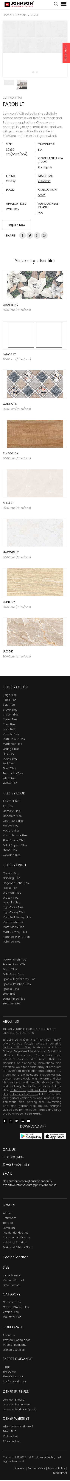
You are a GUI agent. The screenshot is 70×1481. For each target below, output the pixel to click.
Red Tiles (8, 763)
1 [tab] (33, 72)
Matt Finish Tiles (13, 922)
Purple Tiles (10, 759)
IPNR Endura (10, 1436)
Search (21, 15)
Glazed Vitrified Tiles (16, 1307)
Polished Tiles (11, 941)
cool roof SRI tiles (49, 1098)
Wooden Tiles (12, 855)
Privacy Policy (57, 1468)
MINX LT (8, 503)
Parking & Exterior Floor (17, 1247)
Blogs (6, 1367)
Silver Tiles (9, 768)
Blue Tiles (9, 705)
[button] (56, 4)
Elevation (9, 1228)
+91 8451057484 (17, 1165)
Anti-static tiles (13, 1102)
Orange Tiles (11, 749)
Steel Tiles (9, 994)
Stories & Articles (14, 1350)
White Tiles (9, 778)
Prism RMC (10, 1431)
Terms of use (36, 1468)
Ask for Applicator (14, 1381)
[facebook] (5, 1121)
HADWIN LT (11, 552)
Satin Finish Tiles (13, 974)
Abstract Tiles (12, 801)
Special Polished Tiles (17, 984)
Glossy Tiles (10, 898)
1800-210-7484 (13, 1157)
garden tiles (27, 1106)
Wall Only (12, 209)
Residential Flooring (16, 1232)
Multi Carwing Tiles (15, 932)
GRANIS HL (10, 305)
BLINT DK (9, 602)
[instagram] (16, 1121)
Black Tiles (9, 700)
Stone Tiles (10, 850)
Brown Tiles (10, 710)
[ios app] (55, 1136)
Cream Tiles (10, 714)
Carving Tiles (11, 873)
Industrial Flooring (14, 1242)
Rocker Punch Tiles (15, 964)
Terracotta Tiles (13, 773)
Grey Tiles (9, 724)
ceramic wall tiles (22, 1082)
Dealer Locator (15, 1257)
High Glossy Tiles (14, 912)
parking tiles (36, 1102)
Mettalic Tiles (11, 830)
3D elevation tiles (49, 1082)
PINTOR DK (10, 453)
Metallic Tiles (11, 734)
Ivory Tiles (9, 729)
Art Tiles (8, 806)
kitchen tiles (18, 1090)
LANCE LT (9, 354)
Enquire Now (65, 53)
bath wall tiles (37, 1090)
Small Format (12, 1285)
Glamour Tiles (12, 893)
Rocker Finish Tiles (14, 959)
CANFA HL (10, 404)
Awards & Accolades (16, 1340)
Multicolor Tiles (12, 744)
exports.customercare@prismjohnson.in (29, 1185)
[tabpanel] (35, 37)
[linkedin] (22, 1121)
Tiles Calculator (13, 1376)
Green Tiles (10, 719)
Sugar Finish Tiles (14, 999)
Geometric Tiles (13, 821)
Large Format (12, 1275)
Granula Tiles (11, 902)
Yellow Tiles (10, 783)
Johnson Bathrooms (16, 1404)
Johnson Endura (13, 1399)
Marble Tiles (10, 825)
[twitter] (11, 1121)
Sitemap (20, 1468)
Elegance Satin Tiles (16, 883)
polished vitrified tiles (24, 1094)
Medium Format (13, 1280)
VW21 (34, 15)
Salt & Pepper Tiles (15, 845)
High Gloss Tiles (13, 907)
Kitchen (8, 1213)
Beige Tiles (10, 695)
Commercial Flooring (17, 1237)
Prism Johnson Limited (18, 1426)
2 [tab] (37, 72)
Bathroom (9, 1218)
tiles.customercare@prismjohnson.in (27, 1181)
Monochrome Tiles (15, 835)
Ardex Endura (11, 1441)
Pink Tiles (8, 754)
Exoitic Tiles (10, 888)
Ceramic (44, 181)
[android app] (31, 1136)
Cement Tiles (11, 811)
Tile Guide (9, 1371)
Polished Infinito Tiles (16, 937)
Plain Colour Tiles (14, 840)
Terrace (8, 1223)
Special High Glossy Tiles (19, 979)
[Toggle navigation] (62, 4)
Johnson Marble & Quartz (20, 1409)
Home (7, 15)
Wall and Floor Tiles (17, 1047)
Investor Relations (14, 1345)
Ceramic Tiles (12, 1302)
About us (9, 1335)
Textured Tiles (11, 1003)
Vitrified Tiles (11, 1312)
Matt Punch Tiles (13, 927)
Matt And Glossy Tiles (17, 917)
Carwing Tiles (11, 878)
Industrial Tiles (12, 1317)
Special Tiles (11, 989)
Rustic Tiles (10, 969)
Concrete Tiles (12, 816)
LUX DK (8, 651)
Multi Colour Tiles (14, 739)
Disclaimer (60, 1473)
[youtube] (28, 1121)
